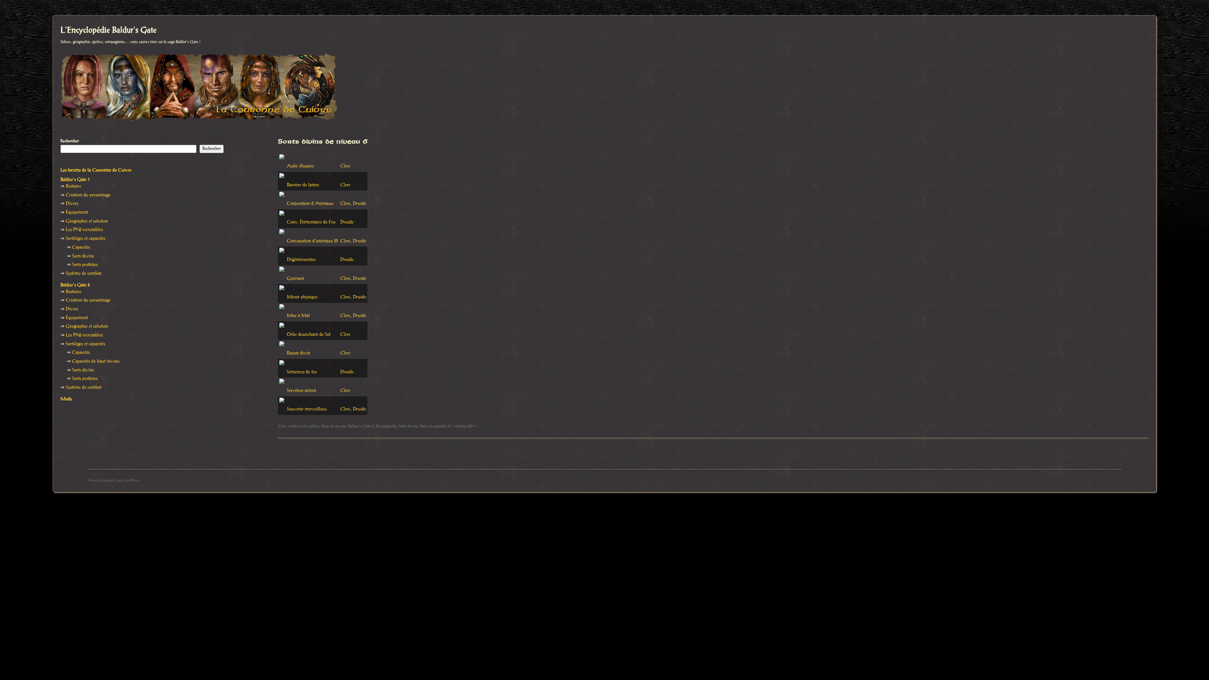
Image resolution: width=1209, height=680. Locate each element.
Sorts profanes (85, 265)
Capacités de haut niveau (96, 361)
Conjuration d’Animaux (310, 203)
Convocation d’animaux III (312, 241)
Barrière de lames (303, 185)
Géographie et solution (87, 221)
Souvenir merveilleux (307, 409)
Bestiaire (73, 186)
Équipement (77, 212)
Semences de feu (302, 372)
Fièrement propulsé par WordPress (113, 480)
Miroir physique (302, 297)
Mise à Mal (298, 316)
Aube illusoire (300, 166)
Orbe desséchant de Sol (309, 334)
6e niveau (338, 426)
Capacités (81, 247)
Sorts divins (408, 426)
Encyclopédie (386, 426)
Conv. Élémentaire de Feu (311, 222)
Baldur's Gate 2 (361, 426)
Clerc (345, 166)
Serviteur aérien (301, 390)
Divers (72, 203)
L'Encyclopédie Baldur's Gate (108, 30)
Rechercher (69, 141)
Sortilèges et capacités (85, 238)
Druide (359, 203)
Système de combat (83, 273)
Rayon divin (298, 353)
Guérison (295, 278)
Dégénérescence (301, 260)
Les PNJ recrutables (84, 230)
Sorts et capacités (433, 426)
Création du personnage (88, 195)
